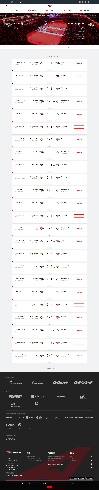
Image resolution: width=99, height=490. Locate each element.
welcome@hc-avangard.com (14, 475)
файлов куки (74, 483)
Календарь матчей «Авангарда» (56, 456)
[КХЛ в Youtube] (85, 2)
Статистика (15, 47)
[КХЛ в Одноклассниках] (82, 2)
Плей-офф (51, 460)
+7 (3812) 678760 (11, 469)
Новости (84, 47)
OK (49, 487)
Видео (71, 458)
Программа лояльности (55, 465)
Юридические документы (34, 460)
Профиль (92, 6)
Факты (49, 70)
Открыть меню (9, 6)
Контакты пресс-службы (33, 458)
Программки (73, 460)
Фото (71, 456)
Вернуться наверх (49, 369)
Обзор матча (79, 63)
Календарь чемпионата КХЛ (55, 458)
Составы (32, 47)
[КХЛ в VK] (79, 2)
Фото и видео (66, 47)
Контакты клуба (31, 456)
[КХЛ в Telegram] (88, 2)
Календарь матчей (9, 15)
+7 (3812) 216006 (11, 467)
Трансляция (49, 47)
